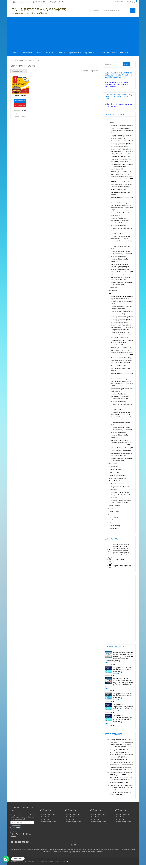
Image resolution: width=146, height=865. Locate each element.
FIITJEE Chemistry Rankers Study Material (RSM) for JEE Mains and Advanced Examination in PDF (121, 184)
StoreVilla (65, 861)
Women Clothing (114, 526)
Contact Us (124, 53)
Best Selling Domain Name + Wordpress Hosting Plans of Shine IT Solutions (122, 495)
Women (110, 523)
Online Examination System (118, 478)
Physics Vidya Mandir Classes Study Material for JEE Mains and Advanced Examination (121, 253)
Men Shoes (113, 520)
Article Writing (113, 466)
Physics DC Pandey (117, 233)
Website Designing (115, 505)
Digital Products (89, 53)
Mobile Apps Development (117, 475)
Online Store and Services (39, 9)
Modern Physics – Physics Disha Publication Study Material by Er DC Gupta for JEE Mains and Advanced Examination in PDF (20, 96)
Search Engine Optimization (118, 481)
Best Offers (27, 53)
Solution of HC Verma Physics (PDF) (122, 272)
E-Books (111, 123)
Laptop (38, 53)
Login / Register (118, 2)
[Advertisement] (73, 33)
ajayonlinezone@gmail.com (23, 2)
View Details (21, 105)
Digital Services (74, 53)
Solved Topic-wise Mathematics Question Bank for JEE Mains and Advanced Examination (121, 277)
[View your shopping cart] (135, 2)
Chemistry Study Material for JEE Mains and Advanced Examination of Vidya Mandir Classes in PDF (122, 151)
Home (15, 53)
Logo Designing (114, 472)
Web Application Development (119, 487)
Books (61, 53)
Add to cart (21, 100)
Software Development (116, 484)
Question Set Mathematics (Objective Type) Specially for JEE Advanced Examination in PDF (121, 266)
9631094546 (38, 2)
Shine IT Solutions (47, 817)
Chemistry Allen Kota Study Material (122, 141)
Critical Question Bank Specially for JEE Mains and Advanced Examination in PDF (122, 166)
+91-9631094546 (119, 559)
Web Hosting (113, 490)
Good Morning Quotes (48, 822)
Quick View (21, 114)
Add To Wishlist (20, 116)
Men (109, 514)
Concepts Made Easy (48, 814)
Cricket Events (45, 819)
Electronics (111, 508)
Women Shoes (114, 528)
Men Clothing (113, 517)
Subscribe (16, 828)
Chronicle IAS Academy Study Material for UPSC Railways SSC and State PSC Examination (121, 159)
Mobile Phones (114, 511)
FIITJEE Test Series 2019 (118, 189)
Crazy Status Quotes (108, 53)
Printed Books (113, 288)
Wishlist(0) (129, 2)
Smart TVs (49, 53)
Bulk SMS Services (115, 469)
